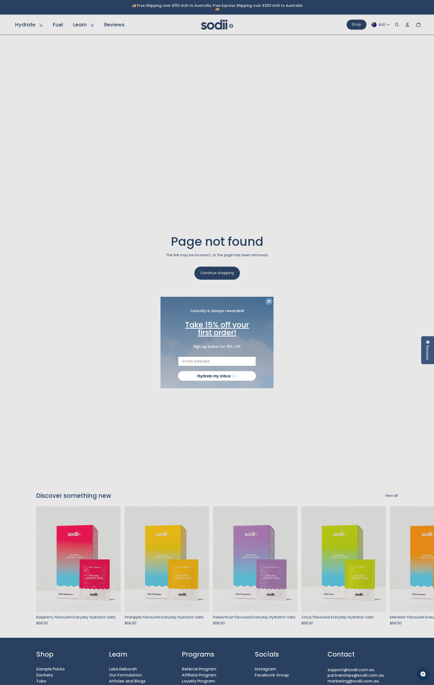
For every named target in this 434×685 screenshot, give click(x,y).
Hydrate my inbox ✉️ (217, 376)
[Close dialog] (269, 301)
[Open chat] (423, 674)
